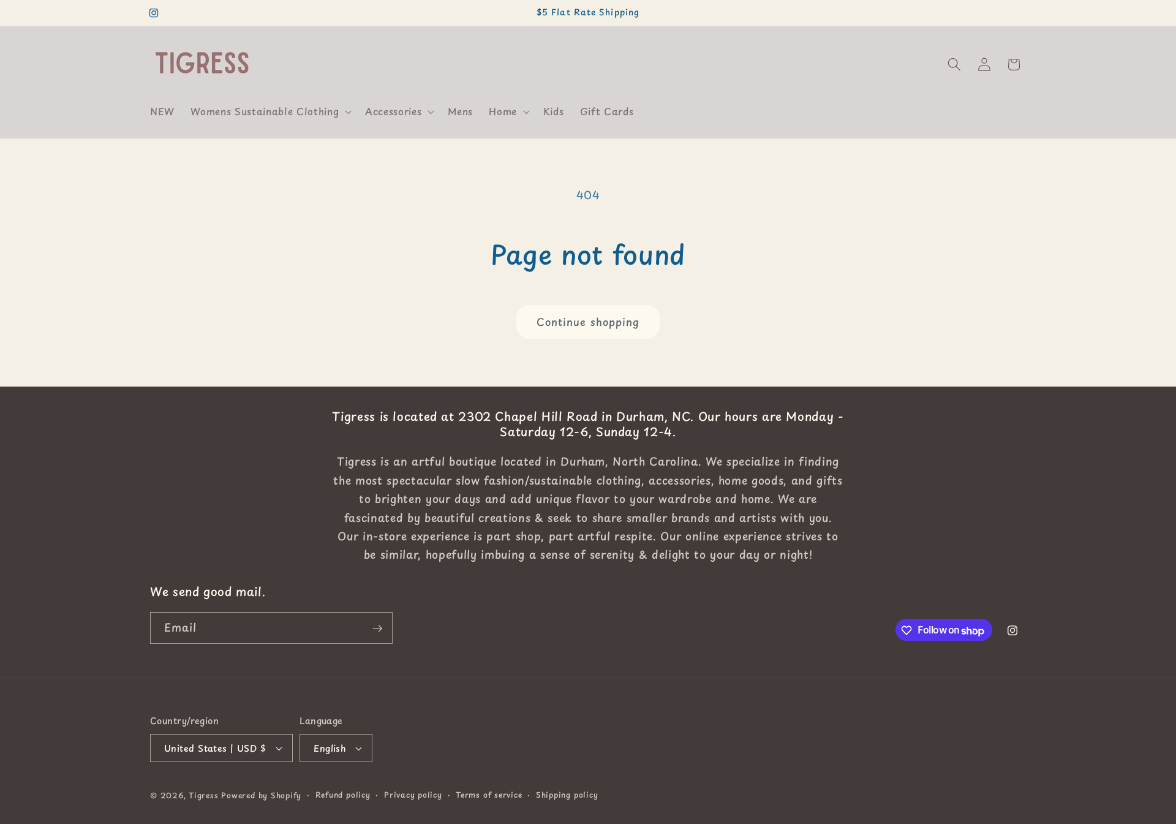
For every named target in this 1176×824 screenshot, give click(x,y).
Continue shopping (588, 322)
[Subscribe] (377, 628)
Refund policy (343, 794)
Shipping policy (567, 794)
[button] (270, 111)
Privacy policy (413, 794)
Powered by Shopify (261, 795)
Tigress (203, 795)
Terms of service (489, 794)
